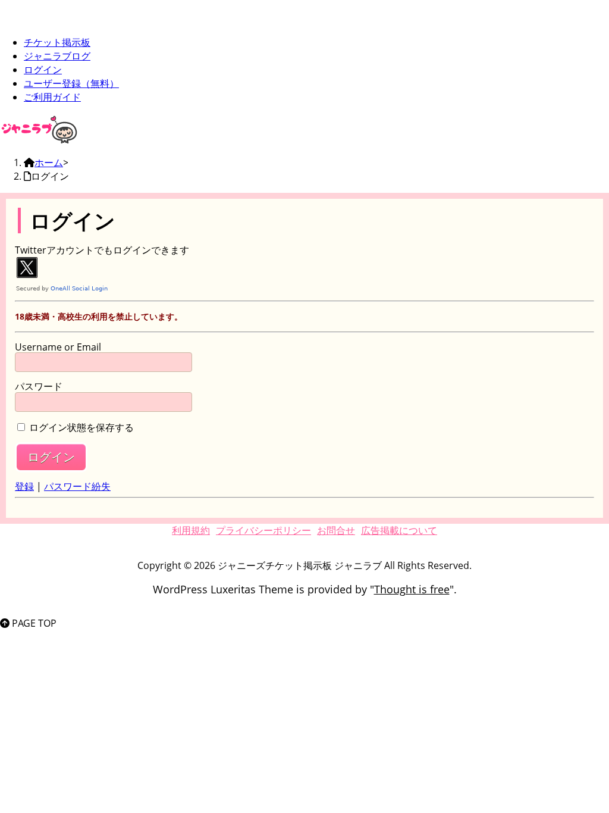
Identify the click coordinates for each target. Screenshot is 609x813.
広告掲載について (399, 530)
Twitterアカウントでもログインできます (102, 250)
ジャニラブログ (57, 55)
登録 (24, 486)
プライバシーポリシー (263, 530)
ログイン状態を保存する (81, 428)
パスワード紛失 (77, 486)
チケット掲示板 (57, 42)
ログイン (43, 69)
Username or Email (58, 347)
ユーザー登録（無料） (71, 83)
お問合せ (336, 530)
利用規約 (191, 530)
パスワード (38, 387)
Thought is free (412, 589)
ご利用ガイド (52, 97)
